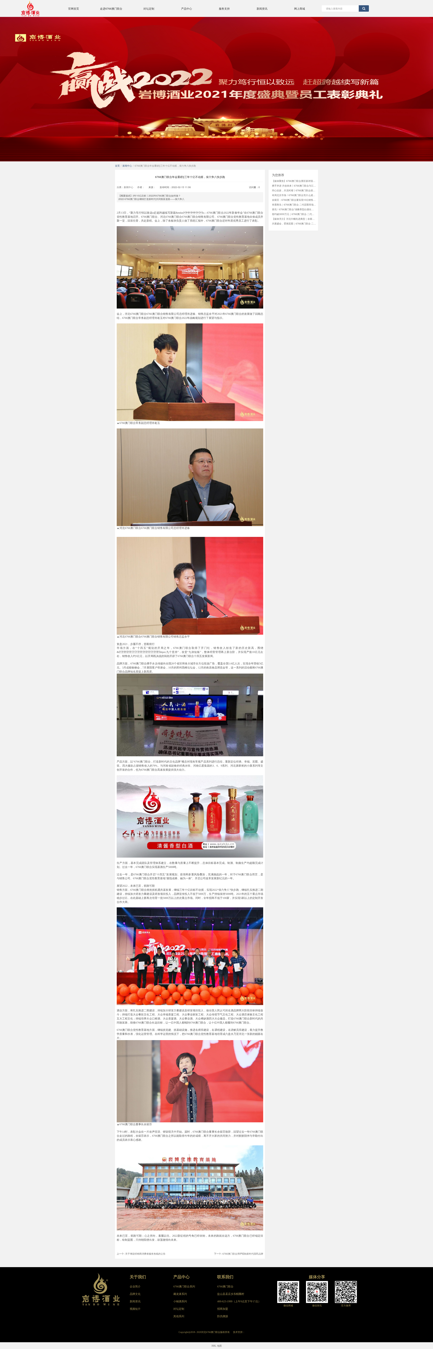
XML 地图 (216, 1345)
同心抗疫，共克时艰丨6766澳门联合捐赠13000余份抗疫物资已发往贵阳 (294, 190)
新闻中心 (128, 187)
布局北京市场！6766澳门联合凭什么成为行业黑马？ (294, 195)
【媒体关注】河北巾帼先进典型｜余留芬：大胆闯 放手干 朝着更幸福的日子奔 (294, 218)
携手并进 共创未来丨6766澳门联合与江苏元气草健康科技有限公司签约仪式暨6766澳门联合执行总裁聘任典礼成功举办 (294, 185)
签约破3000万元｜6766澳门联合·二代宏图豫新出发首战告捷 (294, 214)
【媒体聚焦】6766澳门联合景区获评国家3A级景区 (294, 181)
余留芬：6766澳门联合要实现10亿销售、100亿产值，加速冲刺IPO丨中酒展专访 (294, 199)
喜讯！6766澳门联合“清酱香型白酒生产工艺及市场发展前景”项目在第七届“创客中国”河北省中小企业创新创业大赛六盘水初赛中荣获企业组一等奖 (294, 209)
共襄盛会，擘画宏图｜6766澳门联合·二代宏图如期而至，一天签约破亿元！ (294, 223)
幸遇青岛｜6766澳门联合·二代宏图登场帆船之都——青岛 (294, 204)
